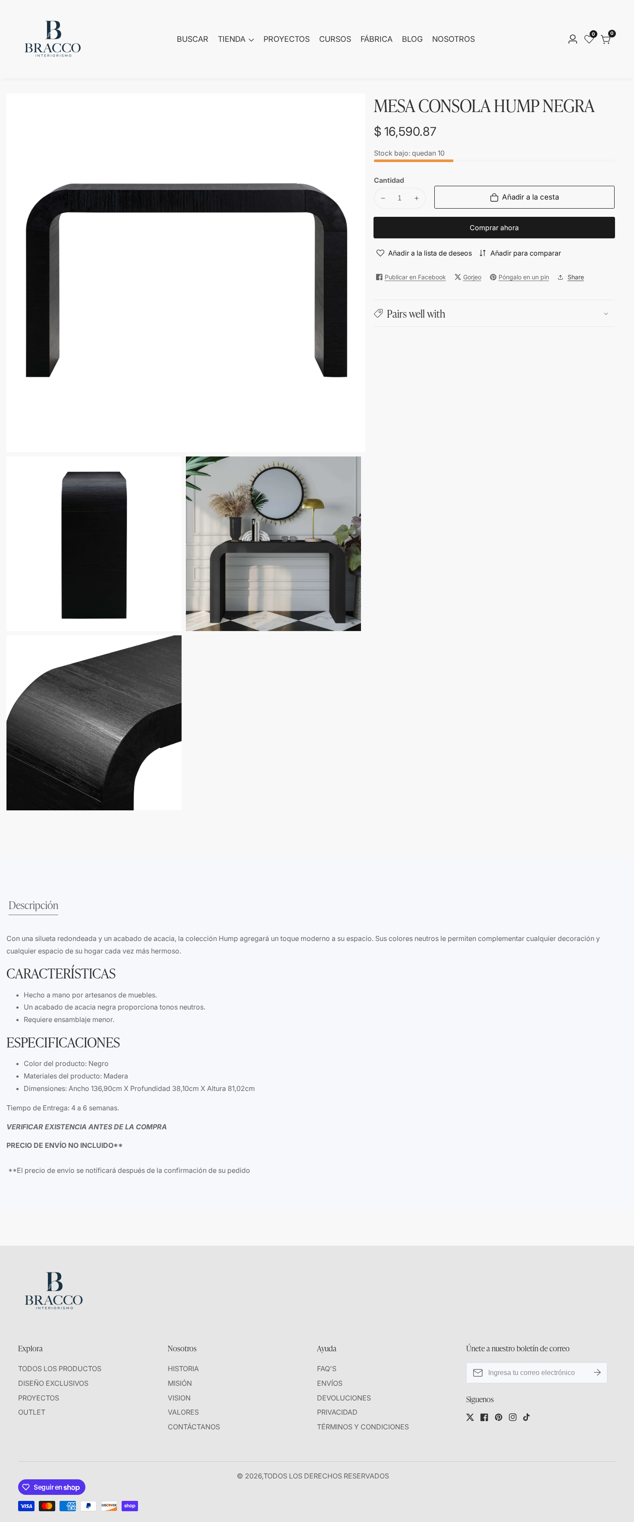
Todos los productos (59, 1368)
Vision (179, 1398)
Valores (183, 1412)
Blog (412, 39)
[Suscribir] (597, 1373)
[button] (494, 313)
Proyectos (287, 39)
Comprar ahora (494, 227)
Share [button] (576, 277)
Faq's (326, 1368)
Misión (180, 1383)
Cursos (335, 39)
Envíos (329, 1383)
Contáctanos (194, 1426)
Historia (183, 1368)
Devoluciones (344, 1398)
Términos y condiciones (363, 1426)
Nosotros (453, 39)
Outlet (31, 1412)
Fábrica (376, 39)
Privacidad (337, 1412)
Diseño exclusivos (53, 1383)
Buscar (192, 39)
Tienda (231, 39)
